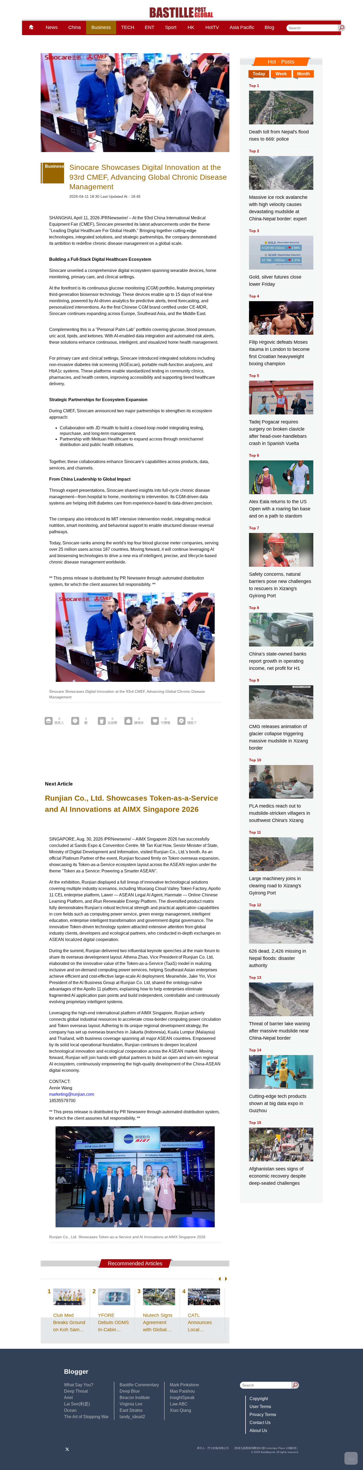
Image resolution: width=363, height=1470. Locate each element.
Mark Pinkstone (184, 1385)
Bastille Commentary (139, 1385)
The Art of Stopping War (86, 1416)
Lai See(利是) (77, 1404)
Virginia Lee (131, 1404)
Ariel (68, 1397)
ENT (149, 27)
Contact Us (260, 1422)
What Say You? (78, 1385)
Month (303, 74)
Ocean (70, 1410)
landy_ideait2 (132, 1416)
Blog (269, 27)
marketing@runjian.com (71, 1094)
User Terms (260, 1406)
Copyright (259, 1398)
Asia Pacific (242, 27)
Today (259, 74)
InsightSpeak (182, 1397)
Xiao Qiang (180, 1410)
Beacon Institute (135, 1397)
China (74, 27)
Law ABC (179, 1404)
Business (101, 27)
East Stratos (131, 1410)
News (52, 27)
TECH (127, 27)
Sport (170, 27)
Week (281, 74)
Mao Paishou (182, 1391)
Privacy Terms (263, 1414)
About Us (258, 1430)
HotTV (212, 27)
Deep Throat (76, 1391)
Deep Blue (130, 1391)
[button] (218, 1279)
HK (191, 27)
